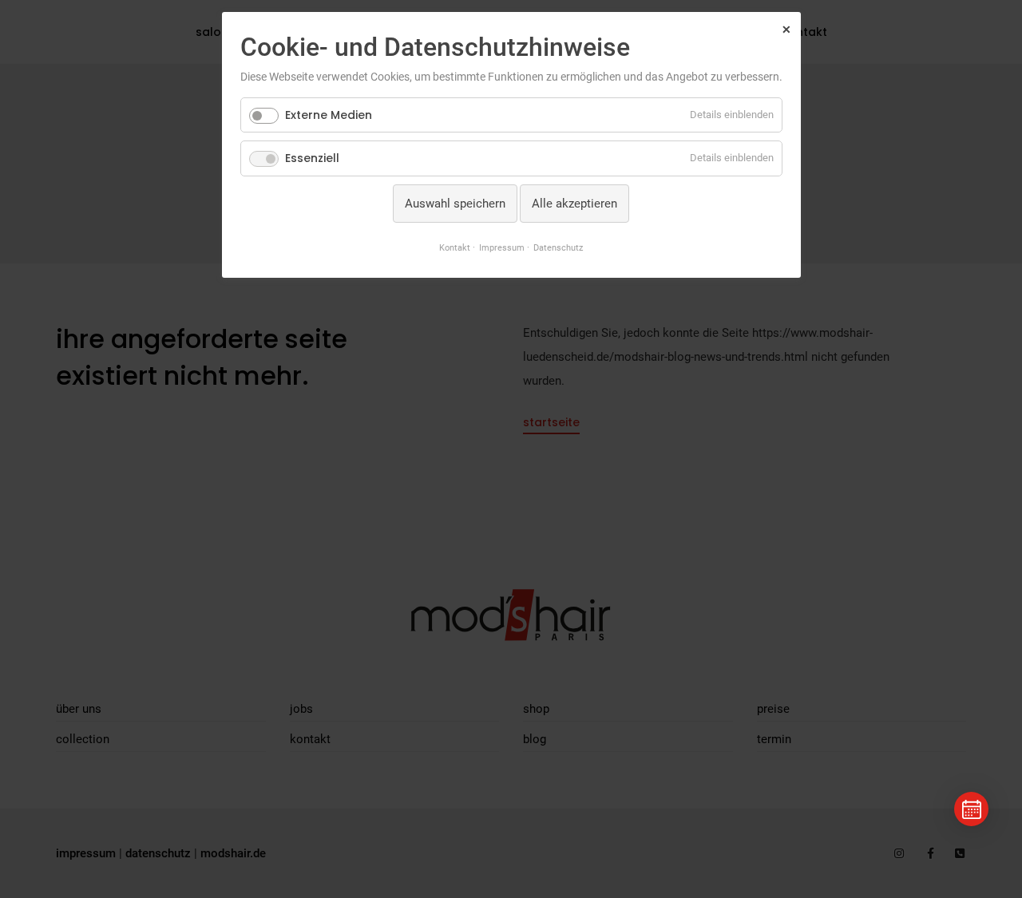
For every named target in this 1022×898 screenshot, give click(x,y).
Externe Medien (328, 115)
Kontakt (454, 247)
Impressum (502, 247)
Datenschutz (558, 247)
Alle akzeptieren (574, 203)
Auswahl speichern (455, 203)
